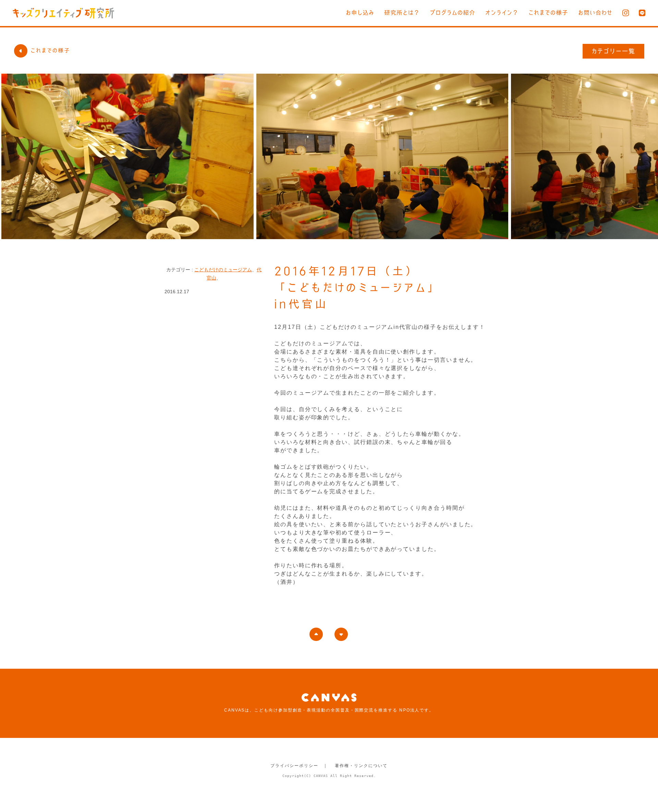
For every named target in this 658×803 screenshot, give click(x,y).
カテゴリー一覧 (614, 51)
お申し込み (360, 12)
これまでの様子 (548, 12)
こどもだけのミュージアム (223, 269)
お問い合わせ (595, 12)
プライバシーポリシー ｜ (299, 765)
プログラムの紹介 (452, 12)
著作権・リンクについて (361, 765)
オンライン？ (502, 12)
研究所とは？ (402, 12)
